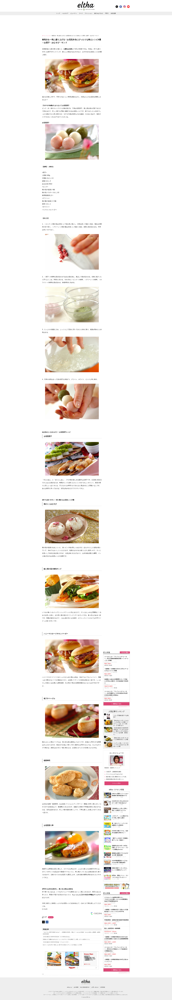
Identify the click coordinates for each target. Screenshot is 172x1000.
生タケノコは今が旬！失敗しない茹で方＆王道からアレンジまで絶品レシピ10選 (62, 944)
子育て (107, 13)
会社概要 (76, 987)
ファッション (88, 13)
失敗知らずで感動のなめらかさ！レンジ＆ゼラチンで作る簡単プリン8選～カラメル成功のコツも (66, 939)
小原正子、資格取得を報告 (113, 771)
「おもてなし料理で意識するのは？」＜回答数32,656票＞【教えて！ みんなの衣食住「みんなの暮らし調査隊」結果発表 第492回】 (71, 933)
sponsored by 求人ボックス (124, 706)
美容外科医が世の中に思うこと (115, 779)
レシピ (48, 35)
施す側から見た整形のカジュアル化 (116, 776)
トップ (58, 13)
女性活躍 (113, 13)
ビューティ (74, 13)
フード (81, 13)
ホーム (44, 35)
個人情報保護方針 (85, 987)
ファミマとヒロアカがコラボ (114, 774)
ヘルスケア (65, 13)
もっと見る (117, 783)
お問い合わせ (94, 987)
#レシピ (51, 917)
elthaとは (69, 987)
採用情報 (102, 987)
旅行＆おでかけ (98, 13)
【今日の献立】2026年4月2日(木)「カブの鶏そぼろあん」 (57, 936)
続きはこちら (117, 704)
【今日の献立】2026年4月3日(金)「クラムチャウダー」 (56, 942)
